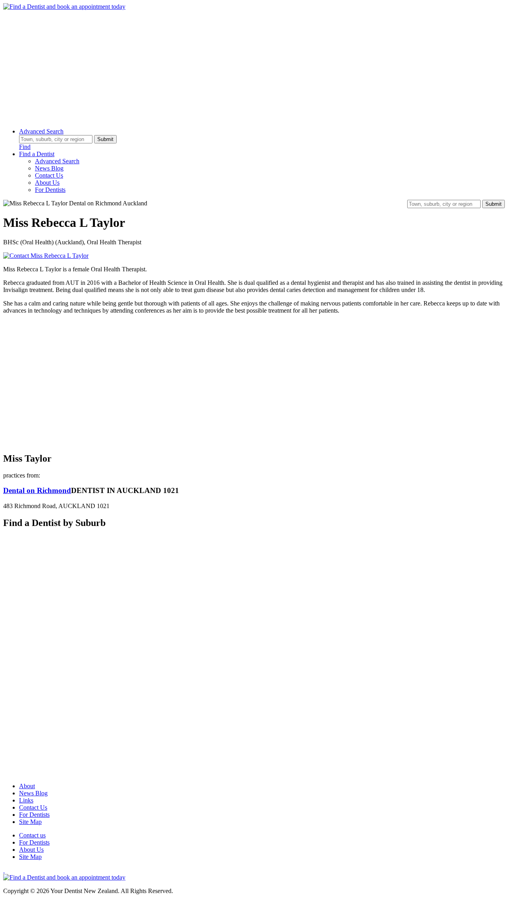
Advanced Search (41, 131)
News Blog (49, 168)
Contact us (32, 835)
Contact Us (49, 175)
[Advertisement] (241, 66)
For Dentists (50, 189)
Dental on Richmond (37, 490)
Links (26, 800)
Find (25, 146)
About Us (47, 182)
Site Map (30, 821)
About (27, 786)
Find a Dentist (36, 154)
